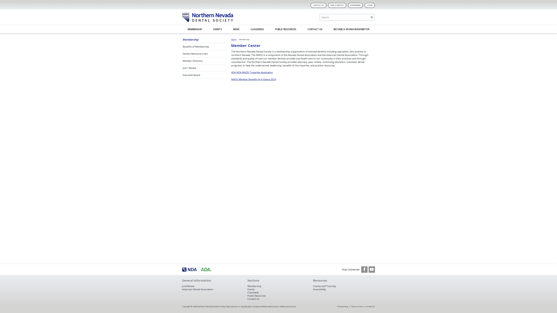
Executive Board (191, 75)
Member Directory (193, 60)
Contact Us (318, 5)
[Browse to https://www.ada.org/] (196, 269)
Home (233, 39)
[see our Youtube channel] (372, 269)
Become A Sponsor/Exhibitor (351, 29)
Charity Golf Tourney (324, 286)
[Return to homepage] (219, 17)
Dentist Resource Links (195, 53)
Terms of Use (357, 306)
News (236, 29)
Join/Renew (355, 5)
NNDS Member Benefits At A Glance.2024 (253, 79)
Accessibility (319, 289)
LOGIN (369, 5)
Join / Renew (189, 68)
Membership (195, 29)
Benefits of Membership (196, 46)
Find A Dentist (337, 5)
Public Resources (285, 29)
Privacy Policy (342, 306)
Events (217, 29)
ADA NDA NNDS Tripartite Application (252, 72)
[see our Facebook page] (364, 269)
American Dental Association (197, 289)
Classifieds (257, 29)
